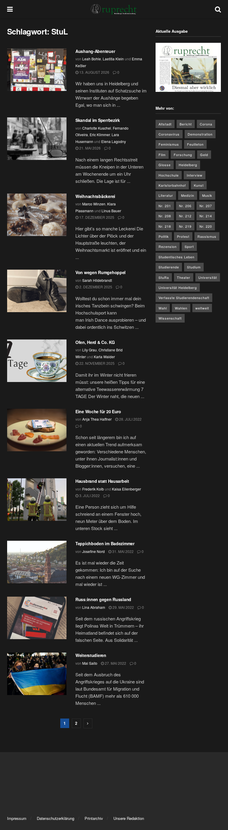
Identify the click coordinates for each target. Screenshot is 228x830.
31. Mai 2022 (122, 551)
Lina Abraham (93, 607)
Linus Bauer (111, 210)
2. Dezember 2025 (95, 286)
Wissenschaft (170, 318)
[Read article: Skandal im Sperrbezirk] (36, 138)
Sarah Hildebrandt (97, 280)
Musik (207, 195)
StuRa (164, 277)
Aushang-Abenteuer (95, 51)
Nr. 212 (185, 215)
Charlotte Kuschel (96, 128)
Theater (183, 277)
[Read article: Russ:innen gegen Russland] (36, 618)
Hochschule (169, 175)
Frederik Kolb (93, 488)
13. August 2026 (93, 72)
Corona (206, 124)
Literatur (166, 195)
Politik (164, 236)
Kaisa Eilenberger (126, 488)
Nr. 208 (165, 215)
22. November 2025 (96, 363)
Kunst (199, 185)
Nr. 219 (185, 226)
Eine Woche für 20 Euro (98, 411)
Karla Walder (104, 356)
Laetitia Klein (113, 58)
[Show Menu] (10, 9)
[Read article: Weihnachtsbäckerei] (36, 215)
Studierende (169, 267)
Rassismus (206, 236)
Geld (204, 154)
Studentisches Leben (176, 256)
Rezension (168, 246)
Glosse (165, 164)
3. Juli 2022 (89, 495)
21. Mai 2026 (89, 147)
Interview (194, 175)
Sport (189, 246)
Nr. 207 (206, 205)
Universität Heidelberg (178, 287)
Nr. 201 (165, 205)
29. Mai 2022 (123, 607)
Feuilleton (195, 144)
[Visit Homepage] (114, 9)
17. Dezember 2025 (96, 217)
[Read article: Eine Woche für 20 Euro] (36, 430)
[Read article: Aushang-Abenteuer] (36, 69)
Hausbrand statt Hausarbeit (102, 481)
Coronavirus (169, 134)
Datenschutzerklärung (55, 818)
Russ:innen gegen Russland (103, 599)
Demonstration (200, 134)
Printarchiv (94, 818)
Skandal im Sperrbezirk (98, 120)
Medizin (187, 195)
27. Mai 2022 (115, 663)
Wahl (163, 308)
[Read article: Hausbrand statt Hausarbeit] (36, 499)
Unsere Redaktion (128, 818)
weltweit (202, 308)
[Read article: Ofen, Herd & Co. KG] (36, 360)
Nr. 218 (165, 226)
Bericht (186, 124)
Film (162, 154)
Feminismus (169, 144)
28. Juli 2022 (130, 419)
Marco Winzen (93, 203)
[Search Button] (218, 9)
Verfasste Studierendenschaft (184, 297)
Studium (194, 267)
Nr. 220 (206, 226)
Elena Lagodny (113, 141)
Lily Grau (89, 349)
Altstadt (165, 124)
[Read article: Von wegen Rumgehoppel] (36, 291)
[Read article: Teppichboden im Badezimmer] (36, 562)
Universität (207, 277)
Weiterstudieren (90, 655)
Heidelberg (188, 164)
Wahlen (181, 308)
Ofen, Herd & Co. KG (95, 342)
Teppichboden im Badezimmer (104, 543)
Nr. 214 (206, 215)
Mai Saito (89, 663)
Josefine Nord (93, 551)
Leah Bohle (91, 58)
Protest (183, 236)
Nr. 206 (185, 205)
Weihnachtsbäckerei (95, 196)
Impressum (16, 818)
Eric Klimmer (100, 134)
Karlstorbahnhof (172, 185)
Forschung (183, 154)
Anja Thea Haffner (97, 419)
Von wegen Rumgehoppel (101, 272)
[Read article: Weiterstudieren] (36, 674)
